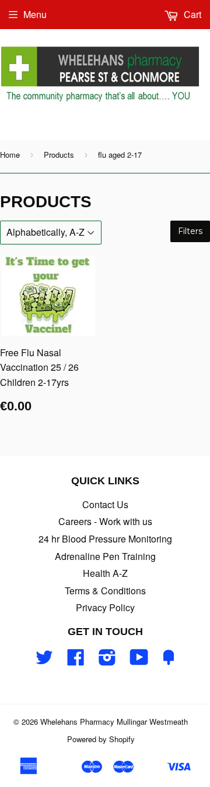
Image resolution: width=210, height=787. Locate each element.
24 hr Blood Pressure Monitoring (105, 538)
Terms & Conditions (105, 590)
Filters (190, 231)
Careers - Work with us (105, 521)
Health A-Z (105, 573)
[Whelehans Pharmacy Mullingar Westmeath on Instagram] (107, 660)
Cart (191, 14)
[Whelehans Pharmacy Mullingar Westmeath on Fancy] (168, 660)
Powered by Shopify (101, 739)
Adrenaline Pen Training (105, 556)
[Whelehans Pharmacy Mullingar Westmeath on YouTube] (139, 660)
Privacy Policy (105, 607)
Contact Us (105, 504)
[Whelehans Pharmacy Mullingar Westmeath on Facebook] (76, 660)
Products (59, 154)
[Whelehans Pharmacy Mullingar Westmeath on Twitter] (44, 660)
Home (10, 154)
